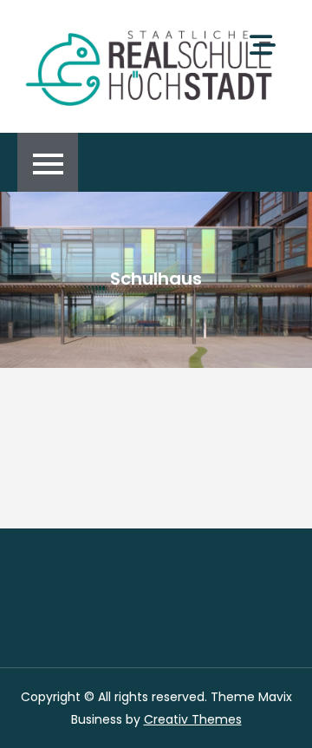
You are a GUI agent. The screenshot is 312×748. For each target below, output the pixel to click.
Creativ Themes (193, 719)
